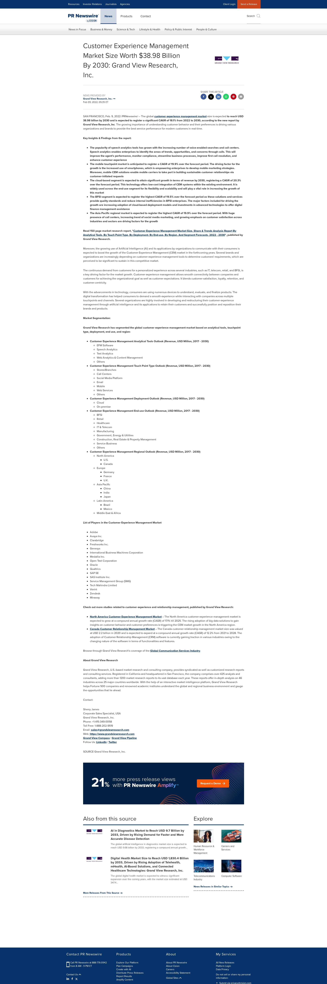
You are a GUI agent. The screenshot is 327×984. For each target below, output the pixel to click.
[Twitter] (76, 979)
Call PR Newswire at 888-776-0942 (88, 962)
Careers (170, 969)
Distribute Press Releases (130, 973)
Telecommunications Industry (204, 877)
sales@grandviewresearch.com (110, 730)
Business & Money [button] (101, 29)
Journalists (111, 4)
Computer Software (231, 876)
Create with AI (123, 969)
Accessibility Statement (178, 973)
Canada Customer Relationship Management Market (122, 629)
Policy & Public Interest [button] (178, 29)
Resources (74, 4)
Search (251, 16)
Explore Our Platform (127, 962)
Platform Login (223, 966)
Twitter (112, 742)
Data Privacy (222, 969)
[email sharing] (241, 97)
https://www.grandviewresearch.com (112, 734)
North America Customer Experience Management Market (126, 617)
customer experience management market (180, 116)
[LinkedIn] (68, 979)
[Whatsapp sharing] (226, 97)
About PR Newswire (176, 962)
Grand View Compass (96, 738)
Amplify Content (124, 979)
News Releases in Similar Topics (211, 886)
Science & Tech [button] (126, 29)
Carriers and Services (227, 847)
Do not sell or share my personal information (233, 976)
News (108, 16)
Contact (146, 16)
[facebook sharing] (203, 97)
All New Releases (225, 962)
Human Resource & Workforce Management (204, 849)
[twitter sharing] (211, 97)
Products (126, 16)
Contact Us (72, 974)
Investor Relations (92, 4)
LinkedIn (101, 742)
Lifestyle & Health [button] (149, 29)
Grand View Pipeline (124, 738)
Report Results (124, 976)
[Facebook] (72, 979)
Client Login (229, 4)
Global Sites (172, 978)
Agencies (125, 4)
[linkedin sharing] (218, 97)
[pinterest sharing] (233, 97)
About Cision (173, 966)
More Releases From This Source (101, 893)
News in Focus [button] (77, 29)
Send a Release (249, 4)
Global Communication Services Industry (175, 651)
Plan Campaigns (124, 966)
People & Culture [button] (206, 29)
